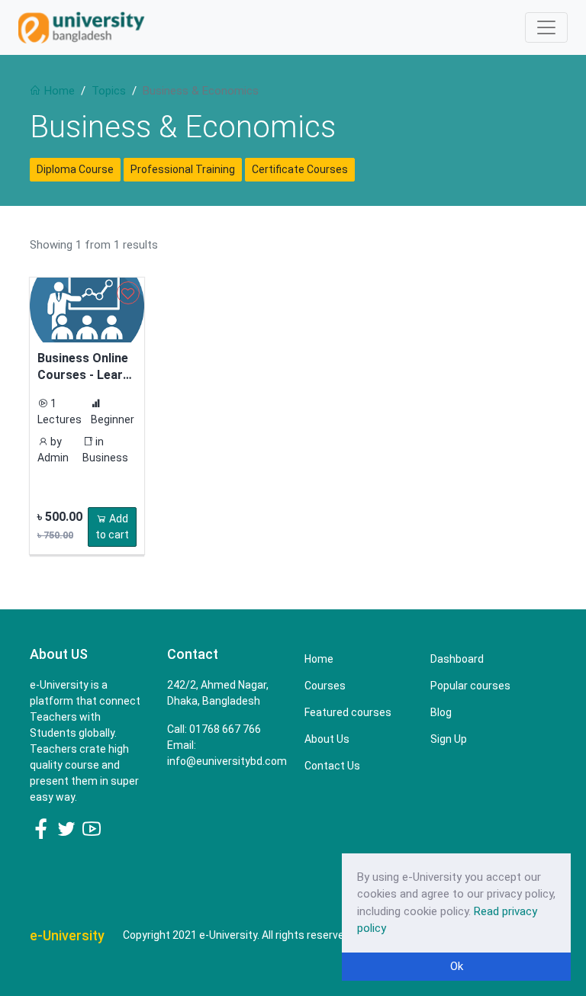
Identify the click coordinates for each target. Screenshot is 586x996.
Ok (456, 966)
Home (58, 91)
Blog (441, 712)
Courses (325, 686)
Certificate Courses (300, 169)
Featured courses (347, 712)
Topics (109, 91)
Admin (53, 457)
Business (105, 457)
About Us (326, 739)
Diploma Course (75, 169)
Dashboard (457, 659)
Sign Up (448, 739)
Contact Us (332, 766)
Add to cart (112, 526)
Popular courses (470, 686)
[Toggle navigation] (546, 27)
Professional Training (182, 169)
